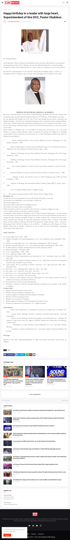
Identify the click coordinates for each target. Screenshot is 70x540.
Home (5, 9)
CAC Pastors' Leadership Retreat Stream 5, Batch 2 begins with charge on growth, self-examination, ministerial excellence (40, 457)
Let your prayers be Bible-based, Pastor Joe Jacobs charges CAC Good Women (34, 441)
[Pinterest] (30, 354)
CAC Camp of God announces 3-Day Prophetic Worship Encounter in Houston (56, 381)
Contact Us (41, 534)
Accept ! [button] (7, 535)
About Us (33, 534)
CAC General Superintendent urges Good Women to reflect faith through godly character (37, 449)
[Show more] (37, 354)
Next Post (64, 400)
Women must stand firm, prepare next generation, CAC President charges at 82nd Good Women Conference (34, 381)
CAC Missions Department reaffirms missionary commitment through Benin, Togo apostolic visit (13, 381)
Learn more (13, 531)
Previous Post (6, 400)
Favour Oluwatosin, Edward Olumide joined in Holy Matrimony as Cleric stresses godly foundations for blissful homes (39, 434)
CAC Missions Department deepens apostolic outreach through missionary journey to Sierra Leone (39, 472)
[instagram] (40, 525)
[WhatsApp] (27, 354)
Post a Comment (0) (35, 394)
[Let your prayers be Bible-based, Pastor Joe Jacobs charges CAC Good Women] (7, 443)
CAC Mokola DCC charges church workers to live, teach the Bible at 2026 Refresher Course (37, 479)
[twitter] (33, 525)
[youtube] (36, 525)
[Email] (34, 354)
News (9, 9)
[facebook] (29, 525)
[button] (2, 2)
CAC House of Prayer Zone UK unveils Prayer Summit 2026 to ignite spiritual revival (35, 464)
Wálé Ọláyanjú (51, 537)
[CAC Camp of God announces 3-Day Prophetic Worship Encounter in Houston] (7, 428)
